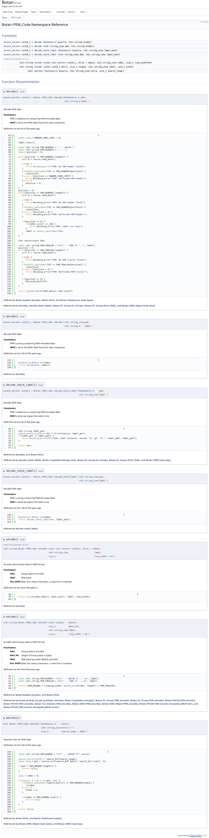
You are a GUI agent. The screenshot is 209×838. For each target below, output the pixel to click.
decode (38, 42)
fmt (59, 245)
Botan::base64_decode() (28, 300)
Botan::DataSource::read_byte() (76, 300)
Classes (71, 12)
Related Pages (21, 12)
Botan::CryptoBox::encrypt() (79, 700)
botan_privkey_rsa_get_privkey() (36, 700)
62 (22, 128)
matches (38, 71)
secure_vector (11, 42)
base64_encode (72, 686)
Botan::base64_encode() (28, 694)
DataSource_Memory (28, 362)
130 (23, 508)
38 (22, 587)
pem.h (33, 587)
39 (22, 669)
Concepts (61, 12)
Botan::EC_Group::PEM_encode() (147, 700)
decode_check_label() (40, 305)
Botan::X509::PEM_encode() (86, 703)
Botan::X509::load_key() (158, 460)
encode (38, 62)
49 (22, 422)
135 (23, 353)
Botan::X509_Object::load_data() (138, 305)
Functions (204, 22)
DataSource (50, 42)
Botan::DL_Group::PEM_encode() (112, 700)
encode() (20, 605)
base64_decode (35, 291)
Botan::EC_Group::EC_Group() (92, 460)
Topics (34, 12)
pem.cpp (35, 128)
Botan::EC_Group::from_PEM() (124, 460)
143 (23, 745)
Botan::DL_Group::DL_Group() (68, 305)
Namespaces (45, 12)
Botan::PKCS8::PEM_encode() (180, 700)
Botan (4, 17)
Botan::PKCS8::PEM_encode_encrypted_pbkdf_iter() (166, 703)
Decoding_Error (41, 166)
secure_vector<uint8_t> (31, 433)
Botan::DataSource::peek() (48, 818)
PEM (12, 118)
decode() (23, 305)
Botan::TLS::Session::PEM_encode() (53, 703)
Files (82, 12)
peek (52, 761)
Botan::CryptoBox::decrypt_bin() (59, 460)
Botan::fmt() (48, 300)
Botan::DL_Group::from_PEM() (100, 305)
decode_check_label (45, 50)
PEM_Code (16, 17)
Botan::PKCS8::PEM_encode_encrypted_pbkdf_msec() (31, 707)
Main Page (7, 12)
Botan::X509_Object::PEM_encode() (120, 703)
